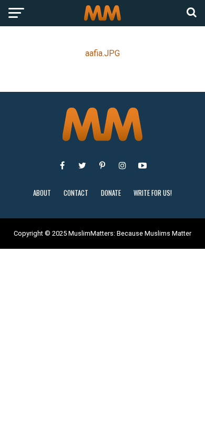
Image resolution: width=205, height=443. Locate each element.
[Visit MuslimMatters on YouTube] (142, 165)
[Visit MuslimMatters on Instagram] (122, 165)
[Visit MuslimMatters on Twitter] (82, 165)
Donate (111, 193)
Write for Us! (153, 193)
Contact (76, 193)
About (42, 193)
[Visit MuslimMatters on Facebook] (62, 165)
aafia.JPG (102, 53)
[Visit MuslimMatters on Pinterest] (102, 165)
